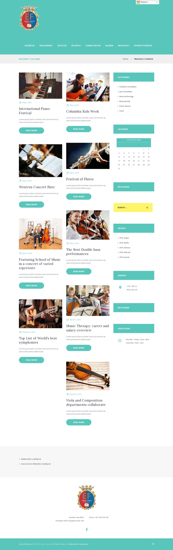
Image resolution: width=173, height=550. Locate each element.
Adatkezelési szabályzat (31, 459)
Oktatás (62, 45)
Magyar (144, 2)
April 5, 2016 (27, 253)
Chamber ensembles (128, 86)
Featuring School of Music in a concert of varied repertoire (40, 264)
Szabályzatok (93, 45)
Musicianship (124, 101)
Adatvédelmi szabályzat (78, 544)
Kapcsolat (123, 45)
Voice (121, 111)
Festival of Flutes (80, 179)
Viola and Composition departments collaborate (86, 402)
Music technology (126, 96)
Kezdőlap (30, 45)
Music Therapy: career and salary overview (87, 328)
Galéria (109, 45)
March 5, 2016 (75, 320)
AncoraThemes (25, 544)
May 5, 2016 (26, 102)
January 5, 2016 (75, 394)
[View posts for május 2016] (119, 140)
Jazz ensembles (125, 91)
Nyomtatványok (143, 45)
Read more (31, 130)
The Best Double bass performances (83, 252)
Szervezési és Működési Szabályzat (36, 464)
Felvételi (76, 45)
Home (125, 59)
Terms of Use (59, 544)
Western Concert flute (37, 187)
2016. (124, 238)
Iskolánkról (46, 45)
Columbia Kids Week (82, 111)
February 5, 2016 (28, 332)
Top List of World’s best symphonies (38, 340)
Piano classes (125, 106)
